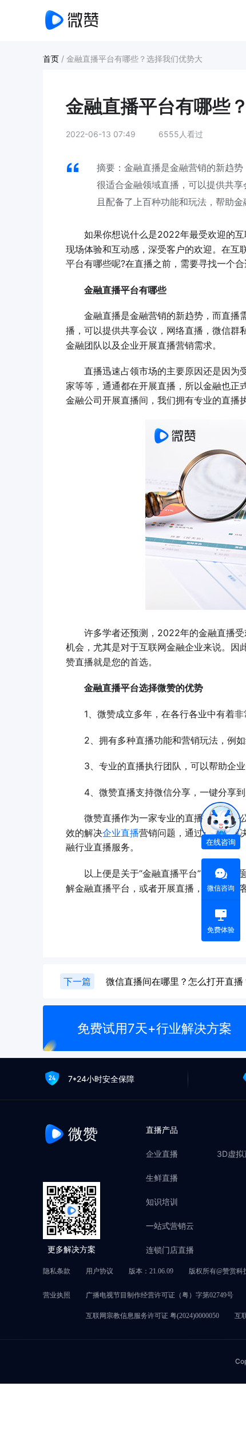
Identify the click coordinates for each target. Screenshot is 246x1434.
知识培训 (162, 1202)
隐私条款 (56, 1271)
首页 (52, 58)
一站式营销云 (170, 1226)
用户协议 (99, 1271)
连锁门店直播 (170, 1250)
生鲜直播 (162, 1178)
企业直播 (120, 832)
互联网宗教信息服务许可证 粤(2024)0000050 (152, 1316)
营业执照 (56, 1295)
